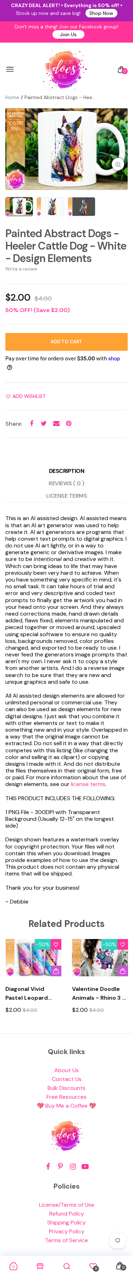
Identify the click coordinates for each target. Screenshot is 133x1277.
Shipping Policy (66, 1222)
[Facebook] (48, 1166)
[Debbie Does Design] (65, 70)
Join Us (68, 34)
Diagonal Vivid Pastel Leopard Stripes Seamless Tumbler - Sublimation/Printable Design (33, 993)
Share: (13, 423)
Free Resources (66, 1097)
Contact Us (67, 1079)
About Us (66, 1070)
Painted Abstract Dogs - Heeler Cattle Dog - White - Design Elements (65, 245)
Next (120, 983)
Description (66, 471)
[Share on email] (56, 423)
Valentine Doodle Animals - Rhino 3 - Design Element (98, 993)
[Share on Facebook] (31, 423)
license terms (88, 784)
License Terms (66, 496)
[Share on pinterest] (68, 423)
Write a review (21, 269)
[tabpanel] (66, 149)
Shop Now (101, 13)
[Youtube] (85, 1166)
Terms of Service (66, 1240)
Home (12, 97)
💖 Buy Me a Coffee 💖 (66, 1105)
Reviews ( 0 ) (66, 483)
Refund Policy (66, 1213)
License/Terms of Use (66, 1204)
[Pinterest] (60, 1166)
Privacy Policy (66, 1231)
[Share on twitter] (43, 423)
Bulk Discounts (66, 1088)
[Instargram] (72, 1166)
